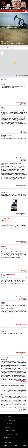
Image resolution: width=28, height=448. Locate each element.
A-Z (12, 48)
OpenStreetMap (21, 75)
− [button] (1, 54)
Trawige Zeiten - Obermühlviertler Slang (11, 163)
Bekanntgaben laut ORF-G (11, 434)
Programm (13, 11)
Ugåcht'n (3, 246)
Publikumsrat (7, 437)
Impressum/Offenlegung (10, 445)
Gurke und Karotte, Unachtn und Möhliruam (12, 330)
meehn (3, 302)
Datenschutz (7, 442)
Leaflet (16, 75)
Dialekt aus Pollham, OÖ (7, 191)
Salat (2, 107)
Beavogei (3, 79)
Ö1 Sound (4, 11)
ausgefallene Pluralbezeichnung (9, 218)
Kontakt (6, 440)
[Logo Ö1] (3, 3)
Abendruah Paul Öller (6, 135)
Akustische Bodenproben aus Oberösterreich (12, 357)
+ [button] (1, 52)
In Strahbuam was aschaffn (8, 274)
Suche (23, 11)
